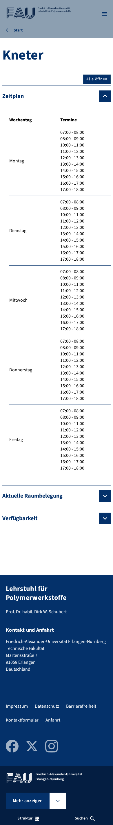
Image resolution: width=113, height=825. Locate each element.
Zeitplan (13, 96)
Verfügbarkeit (20, 518)
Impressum (17, 706)
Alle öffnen (96, 79)
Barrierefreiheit (81, 706)
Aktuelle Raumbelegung (32, 496)
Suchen (81, 818)
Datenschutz (47, 706)
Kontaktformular (22, 720)
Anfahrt (52, 720)
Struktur (24, 818)
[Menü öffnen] (104, 14)
